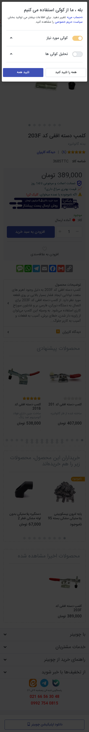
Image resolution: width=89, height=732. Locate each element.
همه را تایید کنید (66, 72)
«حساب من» (75, 17)
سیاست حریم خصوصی (69, 22)
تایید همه (23, 72)
